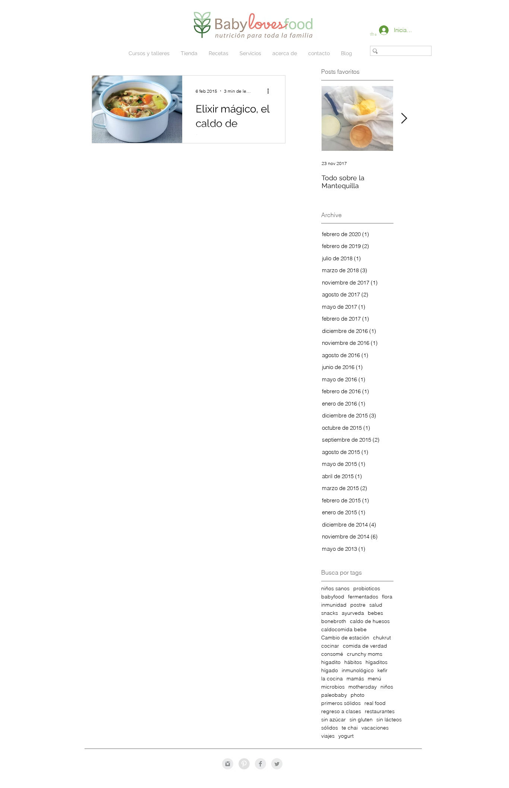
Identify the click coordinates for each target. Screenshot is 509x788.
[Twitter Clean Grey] (276, 763)
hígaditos (377, 662)
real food (375, 703)
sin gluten (361, 719)
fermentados (363, 597)
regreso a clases (341, 711)
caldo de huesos (370, 621)
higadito (331, 662)
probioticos (366, 588)
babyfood (332, 597)
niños (386, 687)
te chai (350, 728)
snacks (329, 613)
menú (374, 679)
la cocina (332, 679)
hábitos (353, 662)
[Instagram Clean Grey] (227, 763)
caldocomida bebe (344, 629)
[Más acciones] (270, 90)
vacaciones (375, 728)
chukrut (382, 638)
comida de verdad (365, 646)
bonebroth (333, 621)
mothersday (362, 687)
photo (357, 695)
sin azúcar (333, 719)
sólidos (329, 728)
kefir (382, 670)
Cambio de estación (345, 638)
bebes (375, 613)
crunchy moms (364, 654)
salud (375, 605)
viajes (328, 736)
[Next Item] (404, 118)
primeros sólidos (341, 703)
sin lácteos (389, 719)
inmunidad (334, 605)
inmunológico (358, 670)
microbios (333, 687)
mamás (355, 679)
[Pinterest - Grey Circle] (244, 763)
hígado (329, 670)
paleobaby (334, 695)
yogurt (346, 736)
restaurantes (380, 711)
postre (358, 605)
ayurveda (353, 613)
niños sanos (335, 588)
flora (387, 597)
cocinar (330, 646)
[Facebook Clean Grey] (260, 763)
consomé (332, 654)
